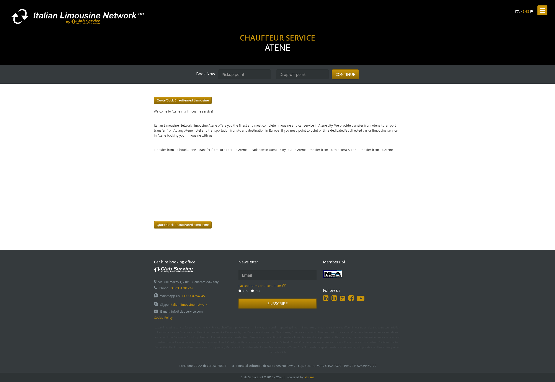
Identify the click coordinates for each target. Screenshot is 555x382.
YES (245, 291)
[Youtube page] (360, 299)
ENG (526, 11)
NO (257, 291)
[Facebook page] (351, 299)
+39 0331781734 (181, 288)
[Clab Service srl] (173, 269)
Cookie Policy (163, 317)
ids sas (309, 377)
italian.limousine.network (188, 304)
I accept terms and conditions (260, 286)
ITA (517, 11)
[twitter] (342, 299)
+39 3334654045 (193, 296)
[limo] (362, 274)
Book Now (205, 73)
